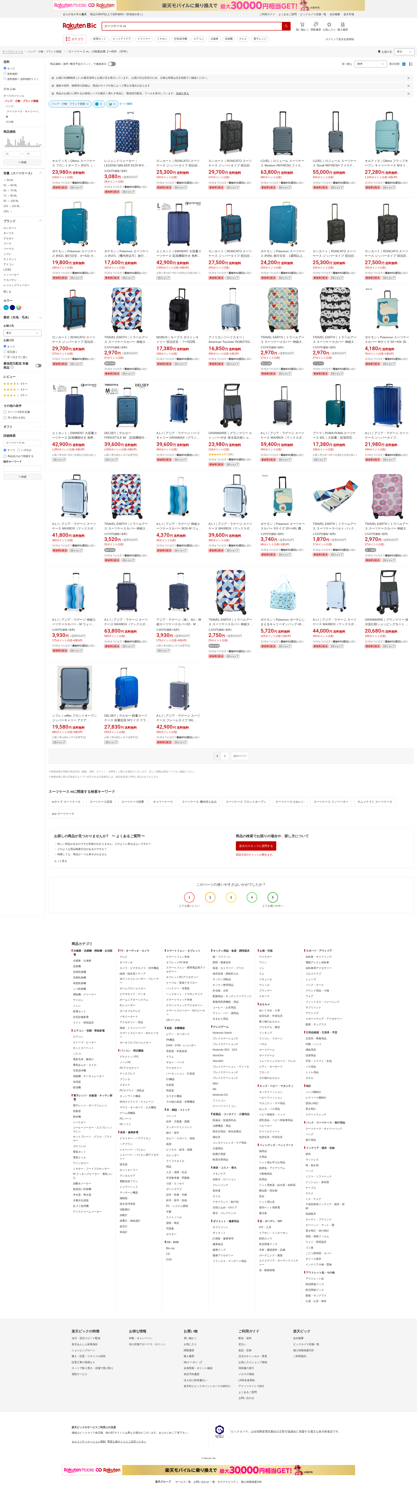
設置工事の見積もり (83, 1362)
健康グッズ (219, 1249)
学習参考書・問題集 (178, 1177)
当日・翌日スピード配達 (86, 1338)
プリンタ (125, 1079)
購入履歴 (189, 1356)
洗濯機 (229, 38)
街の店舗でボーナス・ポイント (147, 1344)
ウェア (309, 996)
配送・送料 (245, 1338)
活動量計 (125, 1209)
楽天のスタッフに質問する (256, 846)
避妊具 (216, 1137)
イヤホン (162, 38)
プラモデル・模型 (269, 1027)
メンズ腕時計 (313, 1092)
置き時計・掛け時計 (317, 1230)
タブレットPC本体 (177, 962)
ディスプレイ (127, 1073)
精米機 (77, 1116)
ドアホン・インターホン (273, 1232)
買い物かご (190, 1338)
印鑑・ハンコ (313, 1044)
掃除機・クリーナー (84, 994)
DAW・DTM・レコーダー (181, 1045)
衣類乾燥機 (79, 977)
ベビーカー (265, 1125)
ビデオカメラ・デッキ (133, 994)
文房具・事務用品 (316, 1038)
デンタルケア (127, 1175)
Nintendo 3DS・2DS (225, 1049)
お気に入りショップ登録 (252, 1362)
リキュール (265, 979)
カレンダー (172, 1155)
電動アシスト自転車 (317, 962)
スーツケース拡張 (101, 801)
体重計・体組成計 (130, 1220)
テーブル (311, 1187)
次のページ (240, 755)
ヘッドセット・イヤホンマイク (184, 994)
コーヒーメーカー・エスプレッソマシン (92, 1129)
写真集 (170, 1228)
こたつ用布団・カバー (319, 1253)
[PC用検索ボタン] (286, 26)
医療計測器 (219, 1154)
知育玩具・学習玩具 (271, 1015)
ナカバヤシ (10, 280)
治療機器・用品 (222, 1125)
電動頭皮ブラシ (129, 1181)
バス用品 (311, 1066)
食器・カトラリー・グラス (228, 968)
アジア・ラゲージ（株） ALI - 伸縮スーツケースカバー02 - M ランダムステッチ (178, 624)
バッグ (309, 1134)
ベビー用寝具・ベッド (272, 1114)
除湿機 (77, 1087)
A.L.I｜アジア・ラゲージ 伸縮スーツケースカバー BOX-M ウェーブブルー (179, 528)
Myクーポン (191, 1362)
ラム (261, 973)
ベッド (309, 1170)
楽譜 (168, 1144)
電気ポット (79, 1151)
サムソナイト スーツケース (374, 801)
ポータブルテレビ (130, 1010)
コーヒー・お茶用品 (224, 1007)
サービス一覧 (183, 1481)
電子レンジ (259, 38)
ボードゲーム (267, 1055)
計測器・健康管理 (223, 1238)
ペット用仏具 (267, 1201)
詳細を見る (182, 93)
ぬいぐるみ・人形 (269, 1010)
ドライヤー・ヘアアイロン (135, 1138)
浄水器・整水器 (82, 1194)
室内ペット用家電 (269, 1207)
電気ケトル (79, 1157)
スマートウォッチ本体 (179, 999)
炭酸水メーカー (82, 1183)
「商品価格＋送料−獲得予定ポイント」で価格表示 (77, 63)
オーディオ (126, 962)
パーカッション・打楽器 (180, 1073)
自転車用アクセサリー (319, 968)
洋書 (168, 1211)
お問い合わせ (246, 1398)
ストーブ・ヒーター (84, 1042)
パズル (263, 1044)
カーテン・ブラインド (319, 1219)
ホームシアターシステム (134, 999)
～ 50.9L (8, 180)
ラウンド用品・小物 (317, 990)
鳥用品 (263, 1179)
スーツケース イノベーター (331, 801)
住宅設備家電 (81, 1017)
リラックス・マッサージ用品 (230, 1261)
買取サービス (79, 1374)
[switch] (38, 365)
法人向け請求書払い (195, 1380)
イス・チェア (313, 1199)
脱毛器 (123, 1164)
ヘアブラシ (126, 1144)
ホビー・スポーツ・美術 (180, 1138)
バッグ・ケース (315, 984)
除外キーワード (12, 461)
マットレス (312, 1159)
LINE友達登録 (246, 1380)
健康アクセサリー (223, 1255)
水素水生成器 (81, 1200)
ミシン (77, 1005)
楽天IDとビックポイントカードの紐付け (207, 1386)
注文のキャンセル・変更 (252, 1356)
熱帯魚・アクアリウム (272, 1168)
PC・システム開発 (177, 1206)
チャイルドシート (269, 1131)
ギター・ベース (175, 1062)
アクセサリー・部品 (131, 1022)
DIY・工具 (265, 1227)
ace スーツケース (63, 813)
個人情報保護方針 (303, 1350)
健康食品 (218, 1244)
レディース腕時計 (316, 1097)
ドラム (170, 1056)
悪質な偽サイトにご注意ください (126, 1441)
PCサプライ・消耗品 (132, 1090)
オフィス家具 (313, 1258)
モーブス (8, 233)
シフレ (7, 254)
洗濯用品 (311, 1055)
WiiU (215, 1083)
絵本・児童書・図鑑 (178, 1121)
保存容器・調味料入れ (226, 973)
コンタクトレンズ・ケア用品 (230, 1142)
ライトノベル (174, 1217)
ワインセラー (81, 1163)
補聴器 (123, 1198)
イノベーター (11, 274)
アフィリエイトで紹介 (251, 1386)
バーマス (8, 248)
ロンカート (10, 228)
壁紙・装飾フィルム (317, 1236)
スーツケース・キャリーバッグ (324, 1128)
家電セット (99, 38)
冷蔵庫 (214, 38)
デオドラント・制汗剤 (226, 1201)
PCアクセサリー (129, 1067)
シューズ (311, 979)
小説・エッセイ (175, 1183)
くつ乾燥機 (79, 988)
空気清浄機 (180, 38)
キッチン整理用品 (223, 984)
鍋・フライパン (222, 956)
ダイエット (219, 1232)
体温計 (123, 1232)
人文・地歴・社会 (176, 1172)
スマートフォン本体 (178, 956)
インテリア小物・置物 (319, 1264)
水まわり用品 (220, 1018)
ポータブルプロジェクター (135, 1042)
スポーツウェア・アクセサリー (324, 1018)
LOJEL (7, 269)
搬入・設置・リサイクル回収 (89, 1356)
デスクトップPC (129, 1056)
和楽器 (170, 1090)
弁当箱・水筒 (220, 990)
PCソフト (125, 1124)
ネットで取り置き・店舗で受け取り (92, 1368)
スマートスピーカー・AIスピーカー (139, 1035)
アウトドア (312, 1013)
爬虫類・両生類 (268, 1190)
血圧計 (123, 1226)
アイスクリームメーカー (87, 1211)
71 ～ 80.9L (10, 195)
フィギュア (265, 1032)
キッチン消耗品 (222, 979)
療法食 (263, 1213)
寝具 (308, 1154)
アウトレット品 (315, 1278)
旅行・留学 (172, 1132)
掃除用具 (311, 1049)
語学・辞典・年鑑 (176, 1194)
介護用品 (218, 1148)
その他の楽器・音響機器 (180, 1101)
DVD (169, 1259)
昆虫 (261, 1196)
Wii (214, 1089)
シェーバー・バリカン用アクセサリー (139, 1156)
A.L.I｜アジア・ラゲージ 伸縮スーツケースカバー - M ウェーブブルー (74, 624)
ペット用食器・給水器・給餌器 (277, 1185)
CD (168, 1253)
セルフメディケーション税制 (89, 1441)
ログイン (331, 39)
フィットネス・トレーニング (322, 1001)
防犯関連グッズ (315, 1284)
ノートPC (125, 1062)
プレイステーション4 (225, 1044)
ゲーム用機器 (127, 1113)
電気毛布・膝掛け (83, 1059)
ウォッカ (264, 984)
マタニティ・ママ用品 (272, 1103)
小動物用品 (265, 1173)
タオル (309, 1077)
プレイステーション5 (225, 1038)
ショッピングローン (83, 1350)
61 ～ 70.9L (10, 190)
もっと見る (60, 861)
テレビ (243, 38)
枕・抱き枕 (312, 1165)
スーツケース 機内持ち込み (199, 801)
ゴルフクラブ (313, 973)
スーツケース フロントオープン (246, 801)
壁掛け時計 (312, 1103)
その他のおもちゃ (269, 1077)
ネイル (216, 1196)
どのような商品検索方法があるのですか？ (82, 849)
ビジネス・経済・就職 (179, 1149)
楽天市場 (349, 14)
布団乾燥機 (79, 983)
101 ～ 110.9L (11, 206)
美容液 (216, 1190)
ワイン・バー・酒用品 (226, 1013)
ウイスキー (265, 956)
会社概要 (335, 14)
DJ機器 (170, 1079)
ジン (261, 968)
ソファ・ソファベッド (319, 1176)
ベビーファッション (271, 1097)
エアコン (199, 38)
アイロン (78, 1000)
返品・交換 (245, 1350)
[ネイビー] (12, 307)
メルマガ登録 (246, 1374)
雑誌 (168, 1166)
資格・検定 (172, 1222)
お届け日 (8, 340)
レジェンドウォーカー (16, 285)
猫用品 (263, 1151)
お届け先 (8, 325)
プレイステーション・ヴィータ (231, 1066)
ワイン (263, 962)
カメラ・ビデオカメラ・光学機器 (139, 968)
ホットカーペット (83, 1048)
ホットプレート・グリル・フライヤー (92, 1138)
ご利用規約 (299, 1356)
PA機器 (170, 1039)
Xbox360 (218, 1061)
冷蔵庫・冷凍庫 (82, 960)
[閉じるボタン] (409, 78)
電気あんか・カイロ (84, 1064)
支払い (242, 1344)
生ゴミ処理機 (81, 1206)
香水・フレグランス (224, 1213)
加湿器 (77, 1081)
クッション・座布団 (317, 1182)
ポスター (171, 1234)
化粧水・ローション (224, 1179)
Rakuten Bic (79, 26)
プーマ (7, 243)
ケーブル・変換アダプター (181, 982)
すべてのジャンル (12, 51)
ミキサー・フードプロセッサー (91, 1168)
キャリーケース (163, 801)
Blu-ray (170, 1248)
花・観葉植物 (267, 1270)
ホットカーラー (129, 1170)
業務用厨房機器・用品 (226, 1001)
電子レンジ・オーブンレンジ (90, 1105)
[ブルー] (6, 307)
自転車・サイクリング (319, 956)
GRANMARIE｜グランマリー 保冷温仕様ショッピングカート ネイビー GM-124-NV (386, 624)
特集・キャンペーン (140, 1338)
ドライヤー (144, 38)
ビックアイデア (122, 38)
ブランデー (265, 990)
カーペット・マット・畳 (320, 1225)
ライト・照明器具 (83, 1022)
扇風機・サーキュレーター (88, 1076)
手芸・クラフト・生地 (319, 1061)
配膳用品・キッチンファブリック (232, 996)
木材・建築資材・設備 (272, 1249)
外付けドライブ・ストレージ (137, 1101)
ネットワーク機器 (130, 1096)
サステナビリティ (228, 1481)
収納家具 (311, 1213)
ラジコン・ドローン (271, 1038)
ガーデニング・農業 (271, 1255)
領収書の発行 (246, 1368)
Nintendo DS (220, 1094)
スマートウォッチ (316, 1114)
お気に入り (190, 1344)
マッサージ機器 (129, 1192)
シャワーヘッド (129, 1186)
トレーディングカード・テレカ (277, 1061)
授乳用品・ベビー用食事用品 (276, 1120)
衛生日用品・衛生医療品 (227, 1131)
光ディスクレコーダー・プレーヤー (139, 980)
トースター (79, 1122)
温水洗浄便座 (127, 1203)
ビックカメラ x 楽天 (75, 14)
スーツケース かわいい (289, 801)
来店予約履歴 (191, 1374)
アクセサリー (174, 1067)
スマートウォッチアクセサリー (184, 1005)
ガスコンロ (79, 1146)
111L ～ (7, 211)
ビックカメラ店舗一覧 (313, 14)
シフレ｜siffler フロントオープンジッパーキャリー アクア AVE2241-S (74, 720)
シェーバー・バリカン (133, 1149)
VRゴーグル (173, 1020)
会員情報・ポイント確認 (198, 1368)
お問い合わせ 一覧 (204, 1481)
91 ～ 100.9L (11, 200)
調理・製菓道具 (222, 962)
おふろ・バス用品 (269, 1108)
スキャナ (125, 1084)
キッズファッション (271, 1092)
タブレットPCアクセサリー (182, 977)
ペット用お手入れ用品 (272, 1162)
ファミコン (219, 1100)
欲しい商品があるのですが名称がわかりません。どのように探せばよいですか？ (104, 843)
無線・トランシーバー (133, 1027)
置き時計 (311, 1108)
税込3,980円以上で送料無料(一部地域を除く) (116, 14)
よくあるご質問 (287, 14)
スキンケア (219, 1173)
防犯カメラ (265, 1238)
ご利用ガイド (267, 14)
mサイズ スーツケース (66, 801)
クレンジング (220, 1185)
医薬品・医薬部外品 (224, 1120)
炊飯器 (77, 1111)
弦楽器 (170, 1084)
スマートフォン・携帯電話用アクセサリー (185, 969)
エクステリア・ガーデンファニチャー (278, 1262)
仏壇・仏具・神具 (316, 1301)
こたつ (77, 1053)
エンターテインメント (179, 1127)
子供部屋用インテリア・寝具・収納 (325, 1206)
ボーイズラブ (174, 1189)
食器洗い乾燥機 (82, 1189)
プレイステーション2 (225, 1077)
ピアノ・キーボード (178, 1034)
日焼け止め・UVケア (225, 1207)
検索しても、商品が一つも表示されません (82, 854)
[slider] (3, 146)
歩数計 (123, 1215)
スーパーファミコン (224, 1106)
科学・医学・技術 (176, 1200)
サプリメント (220, 1227)
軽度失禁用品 (220, 1159)
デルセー (8, 238)
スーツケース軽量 (132, 801)
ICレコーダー (127, 1005)
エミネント (10, 259)
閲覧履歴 (189, 1350)
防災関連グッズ (268, 1244)
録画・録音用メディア (133, 973)
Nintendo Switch (222, 1032)
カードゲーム (267, 1049)
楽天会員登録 (346, 39)
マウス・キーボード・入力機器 (138, 1107)
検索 (23, 162)
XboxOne (218, 1055)
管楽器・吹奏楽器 (176, 1051)
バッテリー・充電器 (178, 988)
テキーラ (264, 996)
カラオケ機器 (174, 1096)
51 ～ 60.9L (10, 185)
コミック (171, 1115)
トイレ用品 (312, 1072)
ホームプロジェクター (133, 988)
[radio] (4, 68)
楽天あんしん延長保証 (85, 1344)
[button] (4, 141)
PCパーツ (125, 1118)
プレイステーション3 (225, 1072)
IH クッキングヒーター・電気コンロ (93, 1175)
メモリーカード (129, 1016)
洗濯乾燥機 (79, 971)
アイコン (8, 264)
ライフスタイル (175, 1160)
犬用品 (263, 1156)
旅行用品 (311, 1139)
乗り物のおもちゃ (269, 1021)
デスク (309, 1193)
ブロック (264, 1072)
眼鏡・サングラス (316, 1024)
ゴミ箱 (309, 1247)
